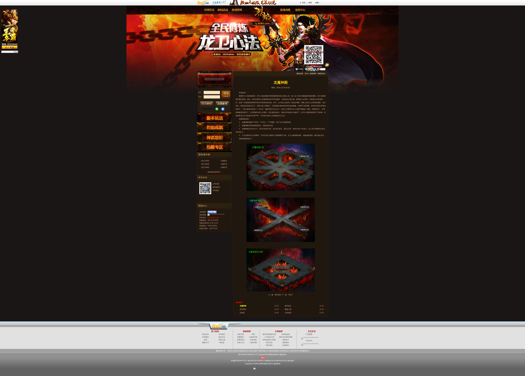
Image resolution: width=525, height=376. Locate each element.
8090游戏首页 (211, 2)
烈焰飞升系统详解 (285, 337)
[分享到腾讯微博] (312, 69)
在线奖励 (288, 313)
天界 (253, 334)
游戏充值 (299, 9)
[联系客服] (231, 54)
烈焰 (260, 14)
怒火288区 (205, 167)
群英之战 (222, 340)
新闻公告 (223, 9)
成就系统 (285, 342)
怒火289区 (205, 164)
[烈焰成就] (214, 127)
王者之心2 (240, 342)
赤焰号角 (240, 334)
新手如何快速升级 (269, 334)
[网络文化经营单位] (260, 368)
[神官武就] (214, 136)
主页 (306, 74)
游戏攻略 (285, 9)
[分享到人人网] (315, 69)
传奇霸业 (205, 337)
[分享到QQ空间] (306, 69)
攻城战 (242, 313)
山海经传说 (253, 337)
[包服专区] (214, 146)
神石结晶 (269, 345)
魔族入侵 (288, 309)
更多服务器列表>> (214, 172)
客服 (310, 3)
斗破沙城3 (253, 342)
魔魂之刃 (205, 342)
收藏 (317, 3)
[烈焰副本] (214, 117)
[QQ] (222, 109)
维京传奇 (205, 334)
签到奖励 (243, 309)
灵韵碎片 (285, 340)
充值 (303, 3)
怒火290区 (205, 161)
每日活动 (269, 342)
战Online (222, 337)
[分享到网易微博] (318, 69)
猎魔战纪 (240, 337)
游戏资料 (313, 74)
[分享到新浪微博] (309, 69)
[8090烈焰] (209, 9)
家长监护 (291, 361)
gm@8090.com (213, 217)
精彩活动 (321, 74)
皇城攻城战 (286, 334)
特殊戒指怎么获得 (269, 340)
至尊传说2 (240, 340)
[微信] (216, 109)
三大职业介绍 (269, 337)
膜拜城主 (278, 295)
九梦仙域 (253, 340)
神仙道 (221, 342)
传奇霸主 (222, 334)
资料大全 (237, 9)
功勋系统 (285, 345)
